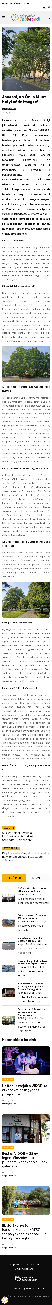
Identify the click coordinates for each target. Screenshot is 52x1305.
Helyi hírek (8, 1080)
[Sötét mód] (49, 7)
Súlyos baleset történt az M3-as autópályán (32, 916)
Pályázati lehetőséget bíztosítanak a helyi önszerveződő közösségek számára (25, 856)
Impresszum (32, 1264)
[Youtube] (28, 3)
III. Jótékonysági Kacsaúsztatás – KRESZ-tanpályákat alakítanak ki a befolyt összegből (24, 1231)
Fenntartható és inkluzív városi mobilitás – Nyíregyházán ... (31, 1012)
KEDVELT (38, 878)
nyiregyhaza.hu (9, 109)
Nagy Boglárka (9, 1176)
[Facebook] (24, 3)
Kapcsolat (16, 1264)
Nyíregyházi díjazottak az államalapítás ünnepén (32, 889)
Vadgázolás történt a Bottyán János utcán (30, 939)
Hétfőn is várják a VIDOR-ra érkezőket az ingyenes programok (24, 1090)
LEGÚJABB (14, 878)
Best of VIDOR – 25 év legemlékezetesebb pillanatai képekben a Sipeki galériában (25, 1159)
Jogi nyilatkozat (25, 1268)
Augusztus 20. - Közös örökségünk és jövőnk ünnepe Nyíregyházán (30, 986)
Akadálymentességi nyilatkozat (21, 1289)
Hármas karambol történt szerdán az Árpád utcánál (32, 962)
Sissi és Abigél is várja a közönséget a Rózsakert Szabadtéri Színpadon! (17, 836)
